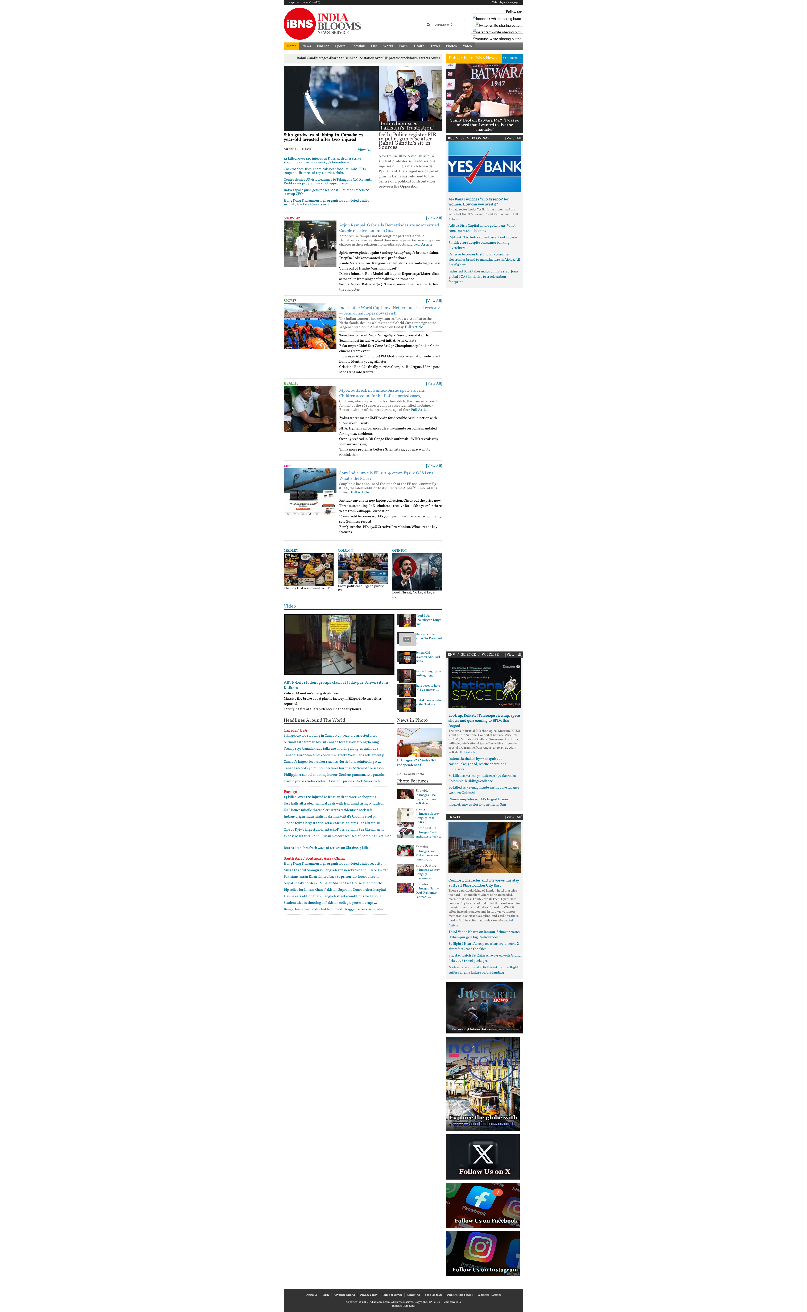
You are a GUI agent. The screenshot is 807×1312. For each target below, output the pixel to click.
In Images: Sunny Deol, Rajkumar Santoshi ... (427, 893)
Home (291, 46)
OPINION (399, 550)
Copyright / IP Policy (427, 1302)
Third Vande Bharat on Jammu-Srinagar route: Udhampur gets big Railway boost (484, 935)
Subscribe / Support (489, 1295)
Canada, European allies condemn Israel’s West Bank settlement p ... (336, 755)
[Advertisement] (484, 468)
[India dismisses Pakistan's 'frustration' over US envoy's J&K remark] (410, 93)
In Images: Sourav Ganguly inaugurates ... (427, 874)
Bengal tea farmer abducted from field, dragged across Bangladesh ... (336, 909)
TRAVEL (454, 817)
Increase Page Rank (403, 1306)
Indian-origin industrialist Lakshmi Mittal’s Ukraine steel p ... (331, 816)
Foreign (290, 792)
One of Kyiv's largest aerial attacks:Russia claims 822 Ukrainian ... (334, 823)
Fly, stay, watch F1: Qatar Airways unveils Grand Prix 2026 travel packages (484, 958)
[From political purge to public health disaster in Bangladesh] (363, 568)
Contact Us (413, 1295)
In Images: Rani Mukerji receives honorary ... (426, 855)
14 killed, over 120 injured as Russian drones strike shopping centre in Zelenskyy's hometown (322, 160)
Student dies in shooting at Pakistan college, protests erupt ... (330, 902)
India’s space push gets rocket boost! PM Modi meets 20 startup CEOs (326, 192)
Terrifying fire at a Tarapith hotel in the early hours (322, 709)
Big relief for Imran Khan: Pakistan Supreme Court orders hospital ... (336, 889)
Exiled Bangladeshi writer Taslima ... (428, 702)
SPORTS (290, 301)
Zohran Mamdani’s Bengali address (311, 693)
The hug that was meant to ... (305, 588)
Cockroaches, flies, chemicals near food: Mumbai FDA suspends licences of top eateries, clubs (325, 171)
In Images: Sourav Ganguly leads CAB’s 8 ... (427, 818)
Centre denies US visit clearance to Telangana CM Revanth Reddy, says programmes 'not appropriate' (328, 181)
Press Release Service (460, 1295)
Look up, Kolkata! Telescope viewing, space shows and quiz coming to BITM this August (484, 720)
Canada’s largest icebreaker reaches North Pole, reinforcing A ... (332, 761)
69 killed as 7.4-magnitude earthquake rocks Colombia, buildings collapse (482, 778)
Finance (323, 46)
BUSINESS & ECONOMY (468, 138)
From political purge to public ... (363, 586)
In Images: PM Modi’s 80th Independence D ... (418, 763)
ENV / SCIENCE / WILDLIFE (473, 654)
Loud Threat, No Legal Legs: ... (415, 592)
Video (467, 46)
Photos (451, 46)
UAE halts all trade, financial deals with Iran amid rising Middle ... (334, 803)
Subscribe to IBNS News (473, 58)
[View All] (364, 149)
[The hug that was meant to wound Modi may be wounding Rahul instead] (309, 569)
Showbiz (358, 46)
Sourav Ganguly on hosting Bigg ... (428, 673)
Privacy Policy (368, 1295)
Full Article (423, 244)
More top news (298, 149)
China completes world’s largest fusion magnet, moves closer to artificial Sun (478, 802)
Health (419, 46)
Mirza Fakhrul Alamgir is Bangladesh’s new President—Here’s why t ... (337, 870)
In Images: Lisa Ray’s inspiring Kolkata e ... (425, 799)
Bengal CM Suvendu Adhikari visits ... (427, 657)
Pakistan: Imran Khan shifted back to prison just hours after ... (331, 876)
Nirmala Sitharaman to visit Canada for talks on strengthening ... (333, 742)
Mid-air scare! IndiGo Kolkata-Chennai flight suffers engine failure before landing (483, 970)
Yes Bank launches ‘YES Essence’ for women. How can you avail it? (478, 202)
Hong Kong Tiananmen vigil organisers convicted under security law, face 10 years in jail (326, 202)
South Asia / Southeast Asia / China (314, 858)
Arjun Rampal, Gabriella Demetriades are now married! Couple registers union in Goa (390, 228)
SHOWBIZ (292, 218)
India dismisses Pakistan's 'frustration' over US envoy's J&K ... (407, 128)
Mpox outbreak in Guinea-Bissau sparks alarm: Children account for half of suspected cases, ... (382, 393)
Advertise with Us (344, 1295)
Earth (403, 46)
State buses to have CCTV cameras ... (427, 688)
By (330, 588)
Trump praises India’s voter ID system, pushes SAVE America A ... (334, 781)
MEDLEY (291, 550)
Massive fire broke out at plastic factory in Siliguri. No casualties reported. (333, 701)
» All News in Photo (410, 774)
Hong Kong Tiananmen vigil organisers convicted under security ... (335, 863)
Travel (435, 46)
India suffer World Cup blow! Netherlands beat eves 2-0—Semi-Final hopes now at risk (389, 310)
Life (374, 46)
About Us (312, 1295)
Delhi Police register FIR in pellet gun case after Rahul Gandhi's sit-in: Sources (407, 141)
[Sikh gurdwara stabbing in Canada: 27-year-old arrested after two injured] (331, 98)
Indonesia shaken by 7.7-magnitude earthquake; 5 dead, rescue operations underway (477, 764)
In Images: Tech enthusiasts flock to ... (428, 837)
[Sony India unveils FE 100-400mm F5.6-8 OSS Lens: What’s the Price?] (310, 491)
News (306, 46)
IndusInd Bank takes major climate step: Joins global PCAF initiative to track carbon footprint (483, 276)
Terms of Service (392, 1295)
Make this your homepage (505, 2)
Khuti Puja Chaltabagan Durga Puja (428, 620)
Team (325, 1295)
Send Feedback (433, 1295)
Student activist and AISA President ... (428, 638)
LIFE (287, 466)
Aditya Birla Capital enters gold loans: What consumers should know (482, 228)
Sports (340, 46)
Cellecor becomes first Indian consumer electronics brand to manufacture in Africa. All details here (484, 259)
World (388, 46)
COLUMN (345, 550)
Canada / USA (295, 730)
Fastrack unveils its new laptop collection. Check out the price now (390, 500)
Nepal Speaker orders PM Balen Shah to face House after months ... (335, 883)
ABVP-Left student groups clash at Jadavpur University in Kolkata (336, 685)
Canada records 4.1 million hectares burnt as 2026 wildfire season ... (335, 768)
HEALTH (291, 383)
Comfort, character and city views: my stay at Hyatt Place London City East (483, 883)
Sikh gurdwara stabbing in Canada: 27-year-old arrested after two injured (324, 137)
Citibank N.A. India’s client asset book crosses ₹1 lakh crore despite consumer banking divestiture (483, 242)
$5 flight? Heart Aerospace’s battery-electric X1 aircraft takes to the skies (484, 946)
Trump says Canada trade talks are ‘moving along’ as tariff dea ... (333, 748)
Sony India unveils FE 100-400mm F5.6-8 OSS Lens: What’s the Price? (386, 476)
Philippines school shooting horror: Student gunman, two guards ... (335, 774)
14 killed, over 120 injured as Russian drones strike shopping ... (332, 797)
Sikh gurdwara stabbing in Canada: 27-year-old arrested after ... (332, 735)
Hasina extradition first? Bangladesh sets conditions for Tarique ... (334, 896)
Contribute (512, 58)
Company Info (452, 1302)
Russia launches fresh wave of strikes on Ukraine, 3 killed (327, 848)
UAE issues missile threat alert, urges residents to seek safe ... (330, 810)
